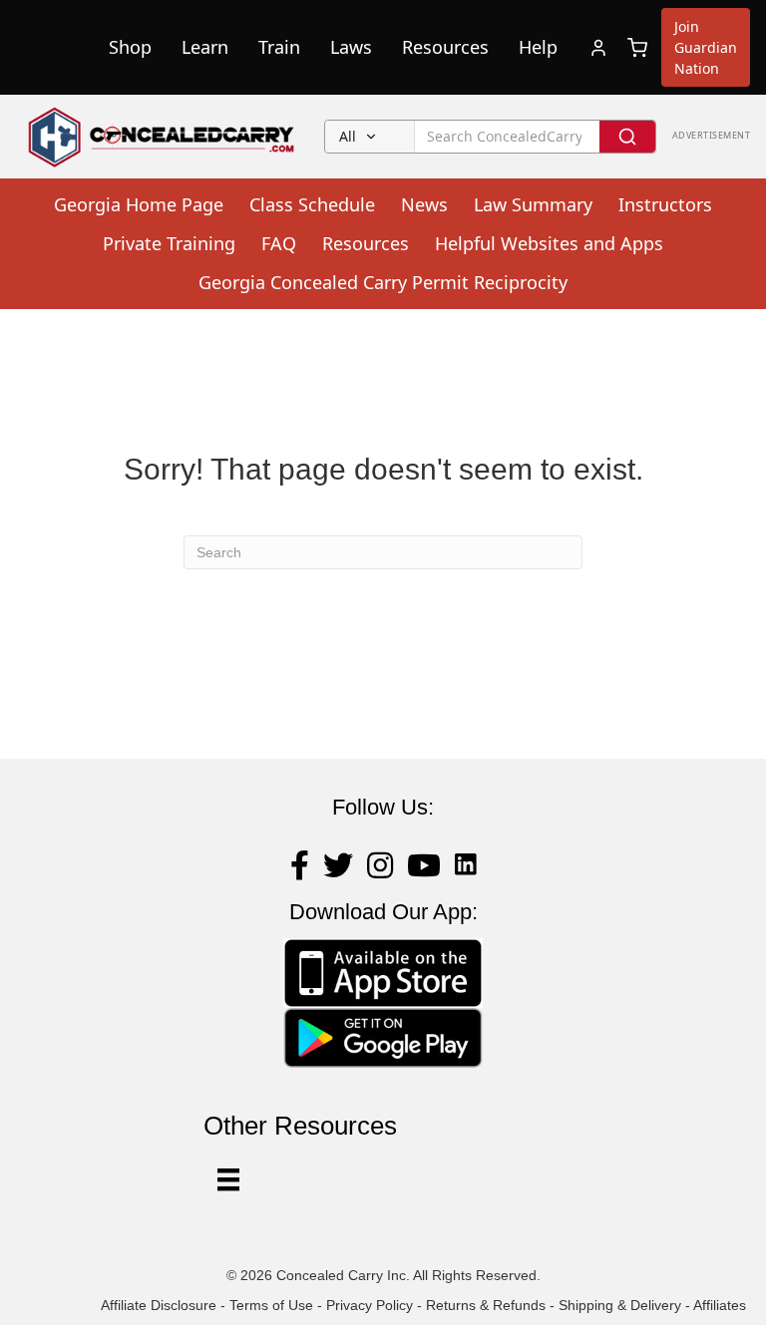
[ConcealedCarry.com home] (162, 136)
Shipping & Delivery (620, 1305)
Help (538, 47)
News (424, 204)
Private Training (169, 243)
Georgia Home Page (138, 204)
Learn (205, 47)
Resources (445, 47)
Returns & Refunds (486, 1305)
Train (279, 47)
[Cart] (637, 48)
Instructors (665, 204)
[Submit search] (627, 137)
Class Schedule (312, 204)
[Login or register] (598, 48)
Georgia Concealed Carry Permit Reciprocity (383, 282)
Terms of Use (271, 1305)
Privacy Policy (369, 1305)
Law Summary (533, 204)
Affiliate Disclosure (158, 1305)
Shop (130, 47)
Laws (351, 47)
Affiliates (719, 1305)
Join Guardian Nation (705, 47)
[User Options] (228, 1179)
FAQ (278, 243)
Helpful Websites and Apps (549, 243)
